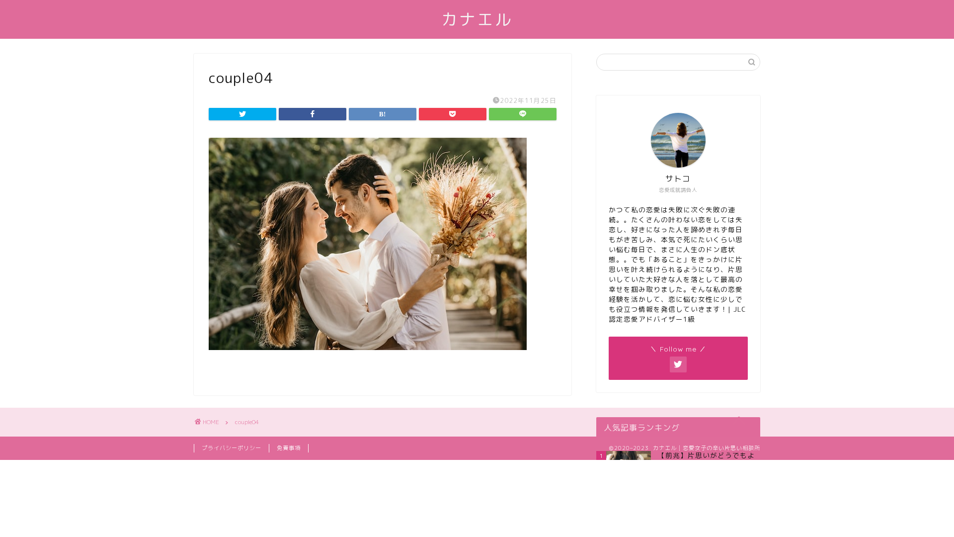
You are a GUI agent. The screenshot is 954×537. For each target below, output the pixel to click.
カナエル (477, 19)
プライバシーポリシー (231, 448)
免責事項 (289, 448)
